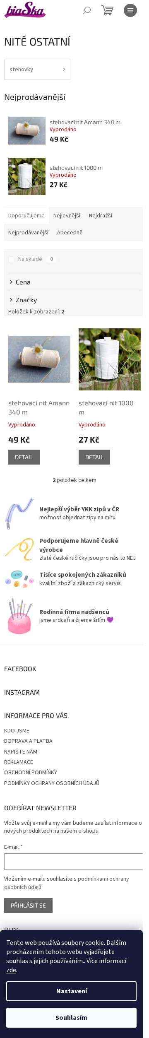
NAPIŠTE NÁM (20, 752)
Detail (24, 456)
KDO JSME (16, 731)
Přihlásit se (28, 905)
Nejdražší (100, 216)
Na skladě (35, 259)
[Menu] (130, 10)
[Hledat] (87, 10)
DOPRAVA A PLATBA (28, 741)
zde (11, 970)
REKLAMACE (18, 762)
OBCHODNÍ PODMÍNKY (30, 772)
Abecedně (70, 233)
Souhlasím (71, 1017)
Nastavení (71, 991)
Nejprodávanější (28, 233)
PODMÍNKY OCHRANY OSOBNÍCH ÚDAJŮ (51, 783)
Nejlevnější (66, 216)
